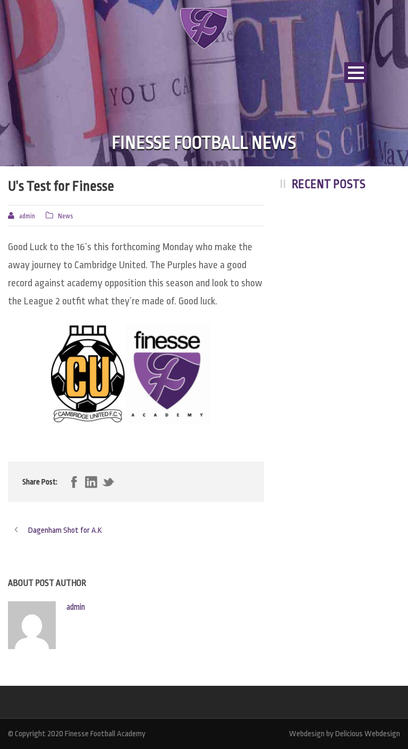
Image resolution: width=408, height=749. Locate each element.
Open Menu (355, 72)
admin (27, 216)
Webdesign (307, 733)
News (65, 216)
